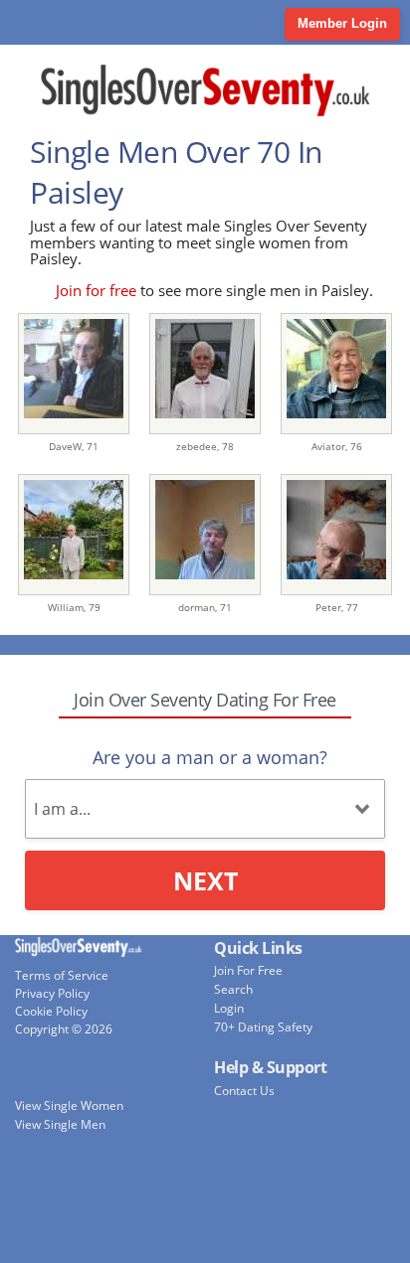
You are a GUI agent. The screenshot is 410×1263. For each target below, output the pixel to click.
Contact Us (244, 1090)
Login (229, 1008)
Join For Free (248, 970)
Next (205, 880)
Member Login (342, 23)
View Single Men (60, 1124)
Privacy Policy (52, 993)
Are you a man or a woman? (210, 757)
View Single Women (69, 1105)
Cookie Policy (51, 1011)
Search (233, 989)
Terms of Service (61, 975)
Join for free (96, 290)
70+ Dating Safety (263, 1027)
